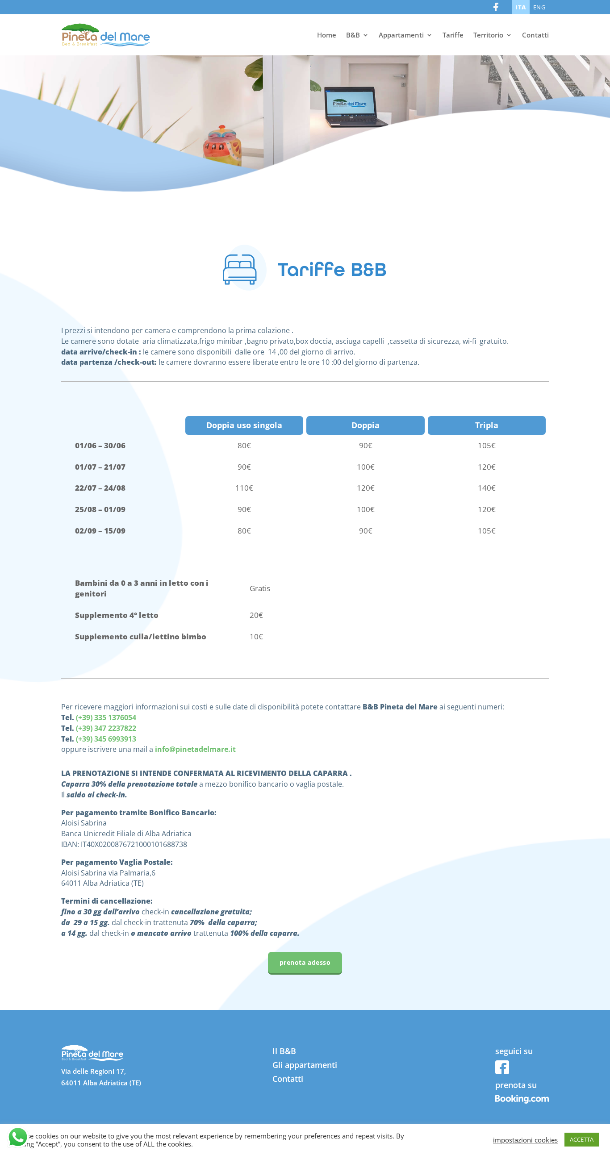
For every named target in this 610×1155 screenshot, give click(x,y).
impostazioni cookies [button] (525, 1140)
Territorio (488, 34)
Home (326, 34)
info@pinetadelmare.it (195, 749)
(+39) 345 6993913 (106, 739)
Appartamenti (401, 34)
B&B (353, 34)
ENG (539, 7)
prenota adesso (305, 962)
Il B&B (284, 1051)
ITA (520, 7)
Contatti (535, 34)
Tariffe (453, 34)
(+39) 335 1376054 (106, 717)
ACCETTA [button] (581, 1139)
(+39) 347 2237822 (106, 728)
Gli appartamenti (304, 1064)
